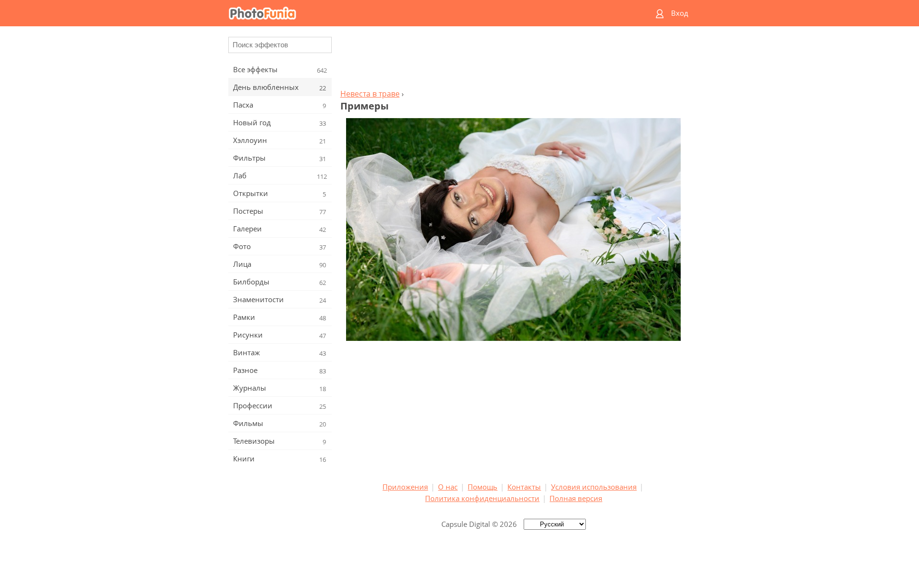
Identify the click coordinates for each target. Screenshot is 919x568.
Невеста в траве (370, 93)
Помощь (482, 487)
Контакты (524, 487)
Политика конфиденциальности (482, 498)
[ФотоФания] (423, 13)
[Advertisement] (513, 60)
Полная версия (575, 498)
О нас (448, 487)
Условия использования (594, 487)
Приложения (405, 487)
